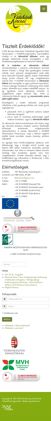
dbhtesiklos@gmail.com (24, 178)
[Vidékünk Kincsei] (19, 18)
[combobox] (14, 264)
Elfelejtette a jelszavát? (14, 328)
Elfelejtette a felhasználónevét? (17, 325)
